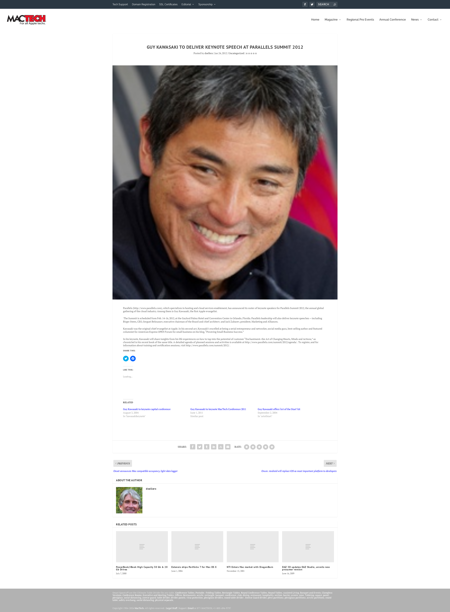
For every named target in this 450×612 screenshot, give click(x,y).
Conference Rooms (132, 595)
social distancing (132, 597)
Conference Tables (184, 592)
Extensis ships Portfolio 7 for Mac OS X (194, 567)
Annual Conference (392, 19)
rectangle (209, 595)
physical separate (164, 600)
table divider (163, 597)
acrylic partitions (315, 597)
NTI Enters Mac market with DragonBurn (250, 567)
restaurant (255, 595)
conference (230, 595)
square (318, 595)
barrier (286, 595)
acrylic (200, 595)
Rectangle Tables (231, 592)
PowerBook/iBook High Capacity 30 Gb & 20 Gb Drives (142, 568)
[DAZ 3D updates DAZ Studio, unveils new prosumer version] (308, 546)
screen (294, 595)
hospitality (268, 595)
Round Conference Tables (254, 592)
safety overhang (127, 600)
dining (246, 595)
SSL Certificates (168, 4)
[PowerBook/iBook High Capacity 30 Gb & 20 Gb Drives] (142, 546)
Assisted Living (291, 592)
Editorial (186, 4)
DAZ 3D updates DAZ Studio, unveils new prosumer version (306, 568)
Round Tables (275, 592)
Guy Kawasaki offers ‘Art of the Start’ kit (279, 409)
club (239, 595)
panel (326, 595)
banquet (220, 595)
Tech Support (120, 4)
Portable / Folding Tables (208, 592)
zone (301, 595)
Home (315, 19)
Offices (178, 595)
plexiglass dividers (213, 597)
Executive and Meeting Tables (158, 595)
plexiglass (117, 597)
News (415, 19)
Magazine (331, 19)
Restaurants (189, 595)
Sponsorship (205, 4)
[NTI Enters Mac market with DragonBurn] (253, 546)
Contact (433, 19)
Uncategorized (236, 53)
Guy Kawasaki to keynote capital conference (147, 409)
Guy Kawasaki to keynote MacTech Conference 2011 (218, 409)
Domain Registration (143, 4)
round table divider (234, 597)
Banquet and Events (310, 592)
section (278, 595)
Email (191, 608)
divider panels (178, 597)
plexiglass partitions (295, 597)
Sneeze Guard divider (256, 597)
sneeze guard (149, 597)
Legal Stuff (171, 608)
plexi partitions (276, 597)
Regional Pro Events (360, 19)
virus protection (195, 597)
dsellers (209, 53)
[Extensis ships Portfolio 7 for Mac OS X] (197, 546)
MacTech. (139, 608)
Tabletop (309, 595)
